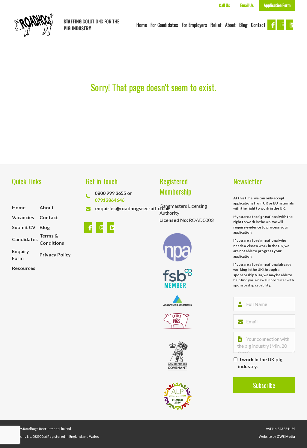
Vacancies (23, 217)
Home (141, 25)
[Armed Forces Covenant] (177, 355)
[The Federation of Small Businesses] (177, 278)
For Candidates (164, 25)
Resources (23, 268)
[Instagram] (100, 228)
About (230, 25)
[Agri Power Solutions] (177, 300)
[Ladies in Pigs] (177, 321)
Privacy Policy (55, 254)
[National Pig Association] (177, 247)
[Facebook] (89, 228)
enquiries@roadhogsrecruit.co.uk (132, 208)
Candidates (25, 239)
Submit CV (23, 227)
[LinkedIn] (109, 228)
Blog (243, 25)
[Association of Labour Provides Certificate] (177, 396)
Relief (216, 25)
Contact (258, 25)
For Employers (194, 25)
